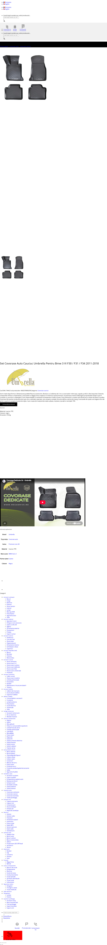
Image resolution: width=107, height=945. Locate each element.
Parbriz (9, 897)
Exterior (9, 604)
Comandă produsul (9, 404)
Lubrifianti (10, 731)
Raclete (9, 684)
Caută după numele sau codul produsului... (16, 15)
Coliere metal (11, 757)
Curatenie (10, 700)
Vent (8, 858)
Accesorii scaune (8, 660)
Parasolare (10, 682)
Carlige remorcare (9, 711)
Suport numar (11, 634)
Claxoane (9, 818)
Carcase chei (11, 639)
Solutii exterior (11, 787)
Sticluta (9, 856)
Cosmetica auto (8, 774)
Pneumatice (10, 614)
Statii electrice (8, 891)
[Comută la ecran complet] (2, 942)
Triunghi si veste (12, 888)
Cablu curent (11, 676)
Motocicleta (10, 658)
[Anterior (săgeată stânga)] (0, 944)
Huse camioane (11, 661)
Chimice (9, 656)
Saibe (8, 770)
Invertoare (10, 821)
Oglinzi (9, 626)
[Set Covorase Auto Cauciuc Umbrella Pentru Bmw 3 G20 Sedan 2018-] (7, 581)
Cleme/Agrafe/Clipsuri (13, 755)
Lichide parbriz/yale (13, 680)
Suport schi (10, 908)
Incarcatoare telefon (13, 693)
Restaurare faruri (12, 781)
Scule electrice (11, 706)
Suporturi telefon (12, 695)
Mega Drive (10, 862)
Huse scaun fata (12, 669)
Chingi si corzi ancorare (14, 623)
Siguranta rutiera (8, 884)
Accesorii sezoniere (9, 674)
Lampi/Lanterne (12, 702)
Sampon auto (11, 783)
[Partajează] (4, 942)
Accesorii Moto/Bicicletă (10, 650)
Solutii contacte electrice (14, 741)
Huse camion (11, 606)
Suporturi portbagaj (9, 899)
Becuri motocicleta (12, 840)
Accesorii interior (8, 636)
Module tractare (12, 717)
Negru (11, 563)
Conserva (10, 855)
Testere (9, 687)
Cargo (8, 601)
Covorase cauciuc (25, 46)
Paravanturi (10, 630)
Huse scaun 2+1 (12, 663)
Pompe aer (10, 809)
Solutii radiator (11, 746)
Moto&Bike (10, 733)
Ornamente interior (13, 645)
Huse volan (10, 641)
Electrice (9, 603)
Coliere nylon (11, 759)
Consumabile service (9, 750)
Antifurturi (10, 638)
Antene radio (11, 816)
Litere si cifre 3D (12, 625)
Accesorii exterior (8, 619)
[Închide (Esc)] (5, 942)
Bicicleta (9, 654)
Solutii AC (10, 739)
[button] (6, 918)
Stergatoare (7, 893)
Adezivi (9, 720)
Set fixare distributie (13, 878)
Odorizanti (7, 849)
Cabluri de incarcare (13, 691)
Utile (8, 617)
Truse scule (10, 880)
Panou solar (10, 823)
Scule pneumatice (12, 875)
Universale (10, 707)
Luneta (9, 895)
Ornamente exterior (13, 628)
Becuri (9, 599)
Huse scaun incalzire (13, 678)
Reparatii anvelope (12, 810)
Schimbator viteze (12, 647)
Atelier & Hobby (8, 696)
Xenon (9, 847)
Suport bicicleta (12, 906)
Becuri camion (11, 838)
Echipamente (11, 869)
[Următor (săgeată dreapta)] (2, 944)
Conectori (10, 761)
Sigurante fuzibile (12, 772)
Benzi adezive (11, 752)
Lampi (9, 610)
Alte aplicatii (10, 724)
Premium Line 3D (14, 544)
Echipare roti (7, 799)
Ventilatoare (10, 831)
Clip (8, 853)
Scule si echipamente (10, 866)
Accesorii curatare (12, 775)
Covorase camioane (13, 792)
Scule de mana (11, 873)
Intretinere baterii (12, 820)
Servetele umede (12, 785)
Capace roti (10, 803)
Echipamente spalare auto (15, 779)
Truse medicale (11, 889)
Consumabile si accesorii (14, 698)
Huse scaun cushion (13, 665)
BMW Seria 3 (13, 554)
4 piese (11, 559)
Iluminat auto (7, 832)
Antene (9, 814)
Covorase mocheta (13, 796)
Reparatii (9, 737)
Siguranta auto (11, 615)
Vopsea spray (11, 748)
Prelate (9, 632)
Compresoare (11, 805)
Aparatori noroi (11, 621)
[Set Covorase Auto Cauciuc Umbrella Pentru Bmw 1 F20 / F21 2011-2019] (7, 589)
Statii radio (10, 829)
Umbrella (12, 534)
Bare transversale (12, 902)
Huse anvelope (11, 807)
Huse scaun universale (14, 671)
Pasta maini (10, 735)
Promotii (6, 860)
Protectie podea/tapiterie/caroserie (18, 768)
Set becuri (10, 845)
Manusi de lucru (12, 763)
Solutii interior (11, 788)
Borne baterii (11, 753)
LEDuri (9, 842)
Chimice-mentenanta (9, 718)
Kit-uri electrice (11, 715)
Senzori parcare (12, 827)
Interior (9, 608)
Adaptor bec (10, 834)
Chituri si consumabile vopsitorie (17, 726)
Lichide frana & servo (13, 728)
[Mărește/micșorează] (0, 942)
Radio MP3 (10, 825)
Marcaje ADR (11, 612)
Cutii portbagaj (11, 904)
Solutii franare (11, 742)
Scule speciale (11, 877)
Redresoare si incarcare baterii (16, 685)
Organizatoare (11, 643)
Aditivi (9, 722)
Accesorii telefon (8, 689)
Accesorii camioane (9, 597)
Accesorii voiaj (11, 901)
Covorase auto (14, 46)
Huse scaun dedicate (13, 667)
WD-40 (9, 864)
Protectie (9, 672)
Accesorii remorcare (13, 713)
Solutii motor (11, 744)
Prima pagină (4, 46)
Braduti (9, 851)
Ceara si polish (11, 777)
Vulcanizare (10, 882)
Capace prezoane (12, 801)
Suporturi (10, 649)
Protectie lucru (11, 766)
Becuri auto (10, 836)
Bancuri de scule (12, 867)
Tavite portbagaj (12, 798)
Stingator (10, 886)
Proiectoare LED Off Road (15, 844)
